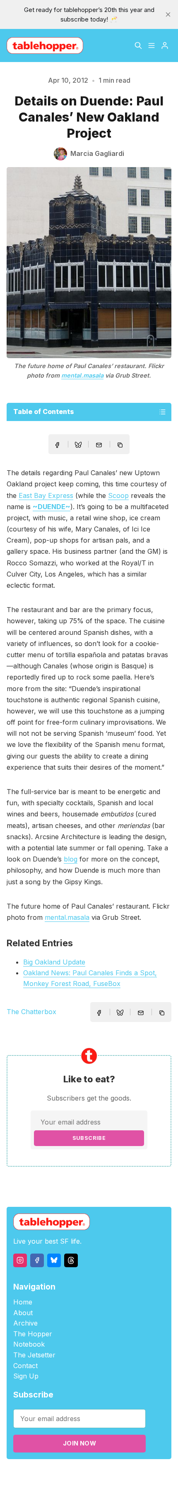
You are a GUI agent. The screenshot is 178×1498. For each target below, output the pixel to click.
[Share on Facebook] (57, 445)
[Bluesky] (54, 1260)
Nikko (88, 1483)
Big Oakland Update (54, 962)
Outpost (142, 1473)
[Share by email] (99, 445)
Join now (79, 1443)
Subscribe (89, 1138)
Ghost (119, 1473)
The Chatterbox (31, 1011)
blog (70, 859)
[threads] (71, 1260)
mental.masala (82, 375)
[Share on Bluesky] (78, 446)
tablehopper (49, 1473)
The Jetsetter (34, 1355)
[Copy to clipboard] (121, 446)
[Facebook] (37, 1260)
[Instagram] (20, 1260)
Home (22, 1302)
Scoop (118, 495)
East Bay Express (46, 495)
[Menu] (151, 45)
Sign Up (25, 1376)
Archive (25, 1323)
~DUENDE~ (51, 507)
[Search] (138, 45)
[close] (168, 14)
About (23, 1313)
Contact (25, 1366)
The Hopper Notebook (32, 1339)
